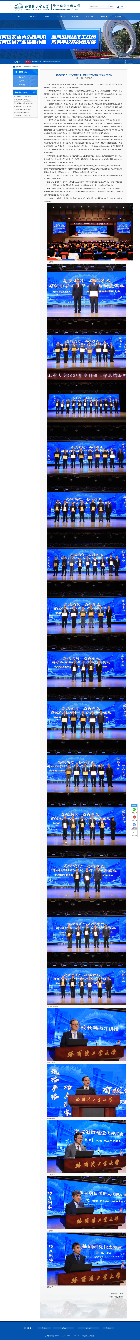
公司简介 (32, 16)
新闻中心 (46, 16)
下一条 (125, 61)
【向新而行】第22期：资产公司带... (23, 109)
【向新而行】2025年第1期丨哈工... (23, 115)
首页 (18, 16)
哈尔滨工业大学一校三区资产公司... (23, 106)
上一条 (125, 62)
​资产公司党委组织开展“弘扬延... (22, 112)
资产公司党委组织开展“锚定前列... (23, 100)
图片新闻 (35, 67)
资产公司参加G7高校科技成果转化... (23, 103)
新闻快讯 (22, 81)
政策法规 (75, 16)
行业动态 (22, 85)
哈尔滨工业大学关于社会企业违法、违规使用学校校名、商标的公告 (48, 62)
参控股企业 (61, 16)
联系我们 (118, 16)
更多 (34, 92)
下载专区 (103, 16)
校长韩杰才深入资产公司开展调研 (23, 96)
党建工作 (89, 16)
